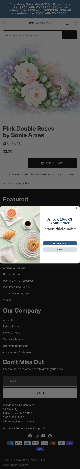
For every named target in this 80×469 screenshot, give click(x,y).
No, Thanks (60, 249)
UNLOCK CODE (60, 243)
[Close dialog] (77, 208)
